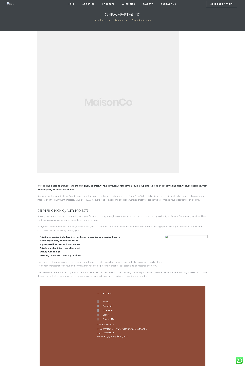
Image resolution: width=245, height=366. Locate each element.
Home (71, 4)
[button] (221, 4)
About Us (89, 4)
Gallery (148, 4)
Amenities (128, 4)
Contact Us (168, 4)
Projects (108, 4)
